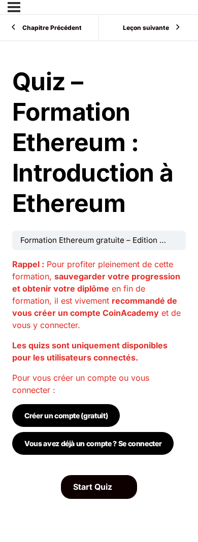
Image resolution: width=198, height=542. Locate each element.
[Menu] (14, 7)
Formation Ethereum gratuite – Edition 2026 (99, 240)
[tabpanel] (99, 362)
